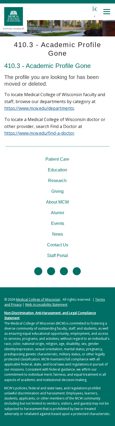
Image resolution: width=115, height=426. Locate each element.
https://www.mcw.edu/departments (39, 108)
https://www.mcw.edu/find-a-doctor (39, 133)
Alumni (57, 212)
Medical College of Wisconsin (38, 299)
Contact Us (57, 245)
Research (57, 180)
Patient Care (57, 159)
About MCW (57, 202)
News (57, 234)
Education (57, 170)
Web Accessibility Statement (46, 304)
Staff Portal (57, 255)
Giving (57, 191)
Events (57, 223)
